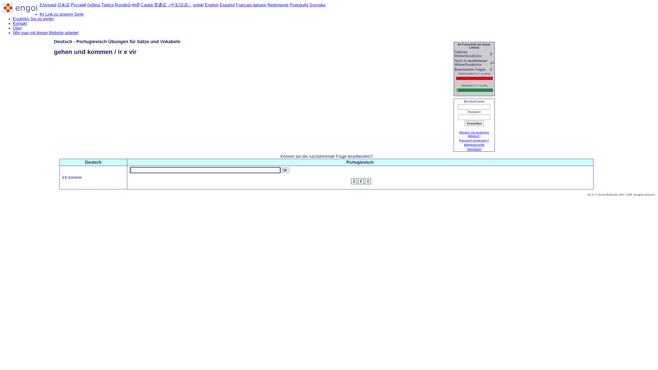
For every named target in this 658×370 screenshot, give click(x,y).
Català (147, 5)
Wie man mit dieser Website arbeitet (45, 33)
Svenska (317, 5)
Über (17, 28)
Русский (78, 5)
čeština (93, 5)
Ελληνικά (48, 5)
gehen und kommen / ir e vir (622, 42)
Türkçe (107, 5)
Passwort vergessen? (474, 140)
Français (244, 5)
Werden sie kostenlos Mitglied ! (474, 134)
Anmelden (474, 123)
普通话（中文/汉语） (173, 5)
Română (123, 5)
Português (299, 5)
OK (284, 170)
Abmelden (474, 149)
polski (198, 5)
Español (227, 5)
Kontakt (20, 23)
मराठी (136, 5)
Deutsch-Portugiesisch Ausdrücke (554, 42)
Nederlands (278, 5)
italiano (259, 5)
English (212, 5)
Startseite (506, 42)
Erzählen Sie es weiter (33, 19)
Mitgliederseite (474, 145)
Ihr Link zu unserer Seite (62, 14)
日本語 (63, 5)
